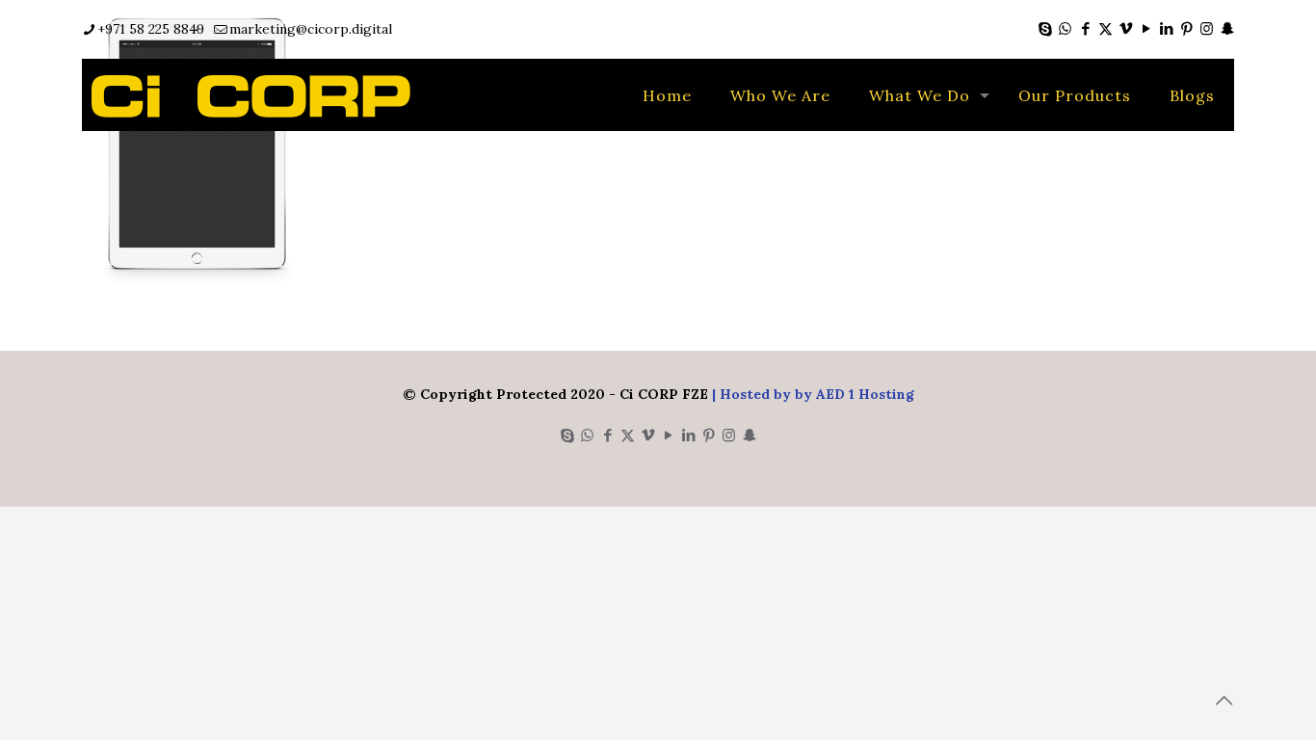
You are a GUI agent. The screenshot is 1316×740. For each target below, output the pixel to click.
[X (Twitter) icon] (1105, 28)
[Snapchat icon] (1227, 28)
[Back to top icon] (1223, 700)
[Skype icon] (1045, 28)
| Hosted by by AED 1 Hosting (811, 394)
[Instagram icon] (1206, 28)
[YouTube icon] (1146, 28)
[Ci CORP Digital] (251, 95)
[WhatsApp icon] (1065, 28)
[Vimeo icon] (1126, 28)
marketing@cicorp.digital (310, 29)
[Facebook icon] (1085, 28)
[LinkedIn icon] (1166, 28)
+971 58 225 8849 (150, 29)
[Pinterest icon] (1186, 28)
